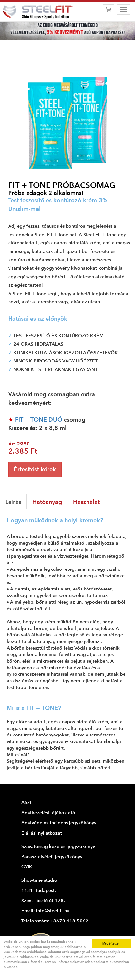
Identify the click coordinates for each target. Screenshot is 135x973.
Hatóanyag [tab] (47, 501)
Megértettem (111, 943)
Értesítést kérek (35, 469)
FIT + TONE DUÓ (38, 419)
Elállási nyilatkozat (41, 833)
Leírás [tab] (13, 501)
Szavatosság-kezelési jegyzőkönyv (58, 846)
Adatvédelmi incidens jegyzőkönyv (58, 823)
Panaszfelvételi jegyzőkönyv (51, 856)
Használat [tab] (86, 501)
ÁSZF (27, 802)
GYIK (26, 867)
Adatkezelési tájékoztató (48, 813)
